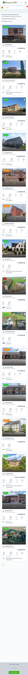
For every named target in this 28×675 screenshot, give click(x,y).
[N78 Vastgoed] (3, 56)
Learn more (14, 668)
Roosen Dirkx (9, 129)
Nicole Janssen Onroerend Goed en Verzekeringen (14, 93)
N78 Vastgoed (9, 56)
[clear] (22, 7)
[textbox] (14, 7)
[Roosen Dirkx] (3, 128)
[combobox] (12, 7)
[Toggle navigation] (22, 2)
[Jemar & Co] (3, 307)
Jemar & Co (8, 308)
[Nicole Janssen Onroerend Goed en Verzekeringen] (3, 92)
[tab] (25, 7)
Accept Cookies (14, 672)
